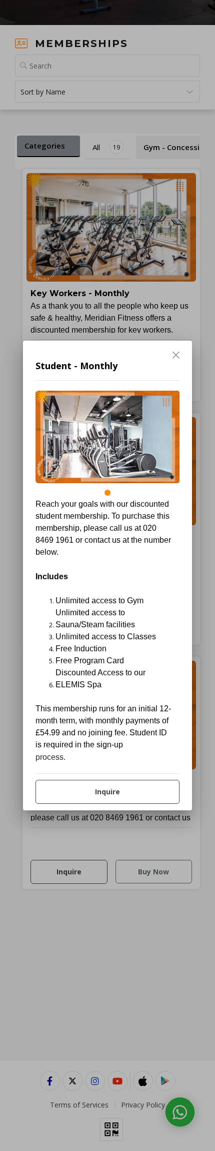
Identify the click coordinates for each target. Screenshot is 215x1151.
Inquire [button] (107, 791)
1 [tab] (107, 493)
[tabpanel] (108, 437)
